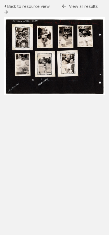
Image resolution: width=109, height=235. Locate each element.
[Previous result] (64, 6)
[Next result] (6, 12)
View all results (83, 6)
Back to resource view (28, 6)
